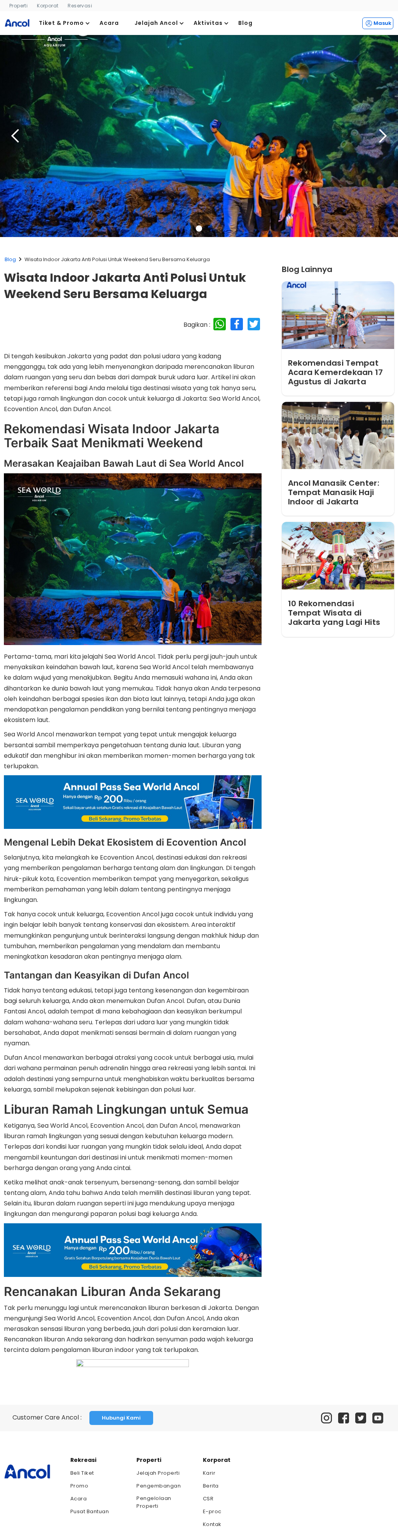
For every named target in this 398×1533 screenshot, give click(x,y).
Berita (211, 1485)
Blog (10, 259)
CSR (208, 1498)
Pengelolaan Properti (153, 1502)
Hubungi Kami (121, 1417)
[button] (64, 23)
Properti (18, 5)
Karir (209, 1473)
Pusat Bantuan (89, 1511)
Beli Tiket (82, 1473)
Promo (79, 1485)
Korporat (47, 5)
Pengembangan (158, 1485)
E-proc (212, 1511)
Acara (78, 1498)
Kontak (212, 1524)
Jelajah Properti (158, 1473)
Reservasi (80, 5)
